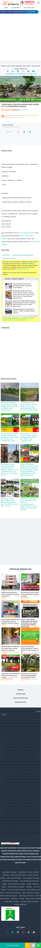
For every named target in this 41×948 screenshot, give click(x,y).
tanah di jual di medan (18, 875)
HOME (6, 8)
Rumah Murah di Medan (31, 878)
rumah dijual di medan (27, 233)
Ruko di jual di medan (14, 878)
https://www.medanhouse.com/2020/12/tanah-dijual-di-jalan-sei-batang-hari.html (18, 319)
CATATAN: (21, 116)
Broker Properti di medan (16, 884)
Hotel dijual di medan (9, 872)
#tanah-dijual (6, 255)
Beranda (20, 690)
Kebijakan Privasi (20, 702)
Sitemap (29, 887)
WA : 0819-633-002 (29, 8)
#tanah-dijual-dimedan (8, 258)
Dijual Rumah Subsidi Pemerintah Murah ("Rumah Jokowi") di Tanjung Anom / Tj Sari (30, 650)
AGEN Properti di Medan (10, 881)
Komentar (9, 131)
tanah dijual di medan (13, 893)
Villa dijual (14, 898)
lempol (22, 898)
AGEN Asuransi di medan (16, 887)
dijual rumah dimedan (33, 898)
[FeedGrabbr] (20, 316)
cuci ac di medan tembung (16, 890)
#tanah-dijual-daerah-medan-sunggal (22, 255)
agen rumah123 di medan (31, 893)
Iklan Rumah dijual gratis (8, 896)
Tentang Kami (20, 694)
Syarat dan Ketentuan (20, 698)
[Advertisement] (20, 37)
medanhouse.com (23, 269)
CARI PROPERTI (15, 8)
